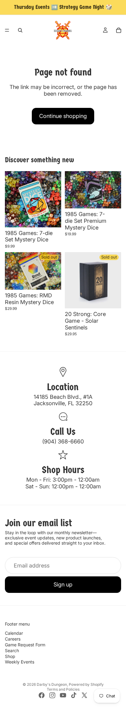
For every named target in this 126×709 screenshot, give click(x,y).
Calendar (14, 633)
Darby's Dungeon (52, 684)
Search (12, 650)
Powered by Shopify (86, 684)
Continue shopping (63, 116)
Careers (12, 638)
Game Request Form (25, 644)
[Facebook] (41, 695)
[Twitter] (84, 695)
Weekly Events (19, 661)
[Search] (20, 30)
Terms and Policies (63, 689)
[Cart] (118, 30)
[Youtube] (63, 695)
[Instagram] (52, 695)
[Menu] (7, 30)
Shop (10, 656)
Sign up (63, 584)
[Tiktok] (73, 695)
